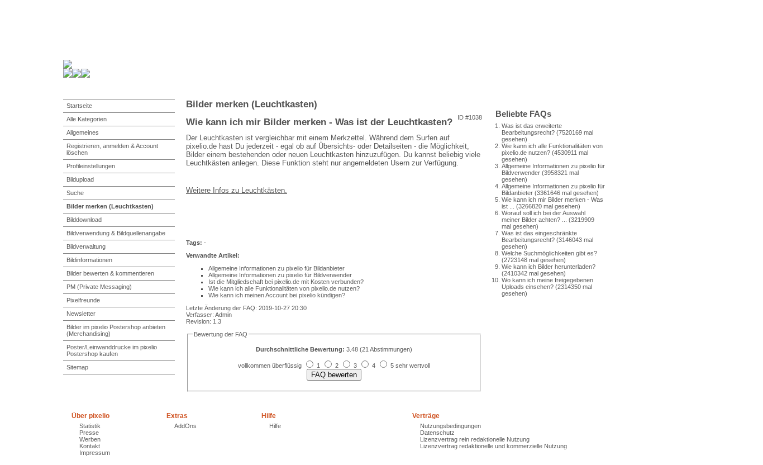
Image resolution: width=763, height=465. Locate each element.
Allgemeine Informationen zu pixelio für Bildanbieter (276, 268)
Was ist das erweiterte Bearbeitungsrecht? (532, 129)
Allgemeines (82, 132)
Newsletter (81, 313)
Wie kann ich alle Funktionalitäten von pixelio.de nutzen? (284, 288)
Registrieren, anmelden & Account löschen (112, 149)
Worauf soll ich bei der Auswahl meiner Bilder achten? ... (543, 216)
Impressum (94, 452)
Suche (75, 192)
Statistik (90, 426)
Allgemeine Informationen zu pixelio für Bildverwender (280, 275)
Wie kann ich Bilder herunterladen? (548, 266)
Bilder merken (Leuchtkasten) (110, 206)
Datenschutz (437, 432)
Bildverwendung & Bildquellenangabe (115, 233)
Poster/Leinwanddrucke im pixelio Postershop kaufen (111, 350)
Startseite (79, 105)
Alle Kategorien (86, 119)
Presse (89, 432)
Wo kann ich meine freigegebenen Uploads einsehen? (547, 283)
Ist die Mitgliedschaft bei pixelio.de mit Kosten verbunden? (286, 281)
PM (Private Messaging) (99, 286)
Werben (90, 439)
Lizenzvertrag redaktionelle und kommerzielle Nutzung (493, 446)
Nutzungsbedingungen (450, 426)
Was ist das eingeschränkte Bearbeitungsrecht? (539, 236)
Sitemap (77, 367)
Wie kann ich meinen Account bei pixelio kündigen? (276, 295)
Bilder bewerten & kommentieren (110, 273)
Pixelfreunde (83, 300)
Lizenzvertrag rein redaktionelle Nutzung (475, 439)
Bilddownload (84, 219)
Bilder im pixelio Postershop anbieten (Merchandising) (115, 330)
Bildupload (80, 179)
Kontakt (89, 446)
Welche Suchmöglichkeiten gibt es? (549, 253)
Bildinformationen (89, 260)
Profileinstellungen (90, 166)
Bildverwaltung (86, 246)
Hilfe (275, 426)
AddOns (185, 426)
